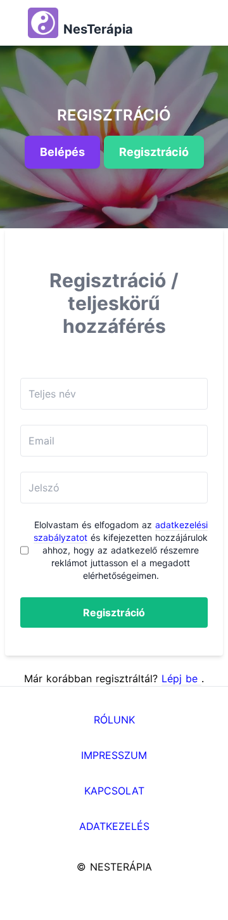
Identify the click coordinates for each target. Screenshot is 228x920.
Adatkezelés (114, 826)
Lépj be (181, 678)
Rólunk (114, 719)
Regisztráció (114, 612)
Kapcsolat (114, 790)
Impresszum (114, 755)
